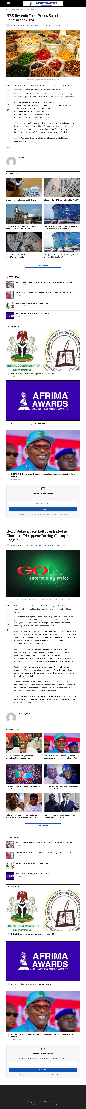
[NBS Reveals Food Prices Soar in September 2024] (43, 53)
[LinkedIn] (8, 100)
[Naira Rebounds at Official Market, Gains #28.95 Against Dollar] (24, 242)
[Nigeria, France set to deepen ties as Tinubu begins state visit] (62, 803)
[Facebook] (8, 91)
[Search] (77, 3)
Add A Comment (43, 265)
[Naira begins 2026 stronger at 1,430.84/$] (62, 187)
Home (8, 9)
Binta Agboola (17, 545)
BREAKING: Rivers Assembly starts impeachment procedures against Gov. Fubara (43, 475)
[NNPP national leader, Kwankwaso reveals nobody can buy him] (24, 743)
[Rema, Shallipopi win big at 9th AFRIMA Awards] (10, 315)
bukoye (15, 25)
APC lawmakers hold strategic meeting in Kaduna (23, 788)
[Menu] (8, 3)
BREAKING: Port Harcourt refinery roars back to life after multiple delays (23, 227)
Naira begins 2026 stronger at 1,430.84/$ (61, 200)
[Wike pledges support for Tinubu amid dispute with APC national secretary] (24, 803)
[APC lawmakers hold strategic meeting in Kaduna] (24, 774)
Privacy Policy (56, 514)
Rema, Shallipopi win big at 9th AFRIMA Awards (32, 313)
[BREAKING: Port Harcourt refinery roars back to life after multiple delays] (24, 214)
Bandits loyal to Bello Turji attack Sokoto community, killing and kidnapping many (44, 282)
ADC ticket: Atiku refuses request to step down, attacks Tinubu (61, 788)
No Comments (47, 25)
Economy (35, 25)
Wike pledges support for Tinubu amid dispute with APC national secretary (22, 816)
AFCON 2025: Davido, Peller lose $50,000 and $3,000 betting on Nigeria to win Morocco (46, 293)
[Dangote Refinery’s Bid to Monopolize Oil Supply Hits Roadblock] (62, 242)
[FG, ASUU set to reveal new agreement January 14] (10, 305)
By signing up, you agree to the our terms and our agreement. (44, 514)
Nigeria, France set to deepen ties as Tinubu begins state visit (59, 816)
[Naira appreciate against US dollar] (24, 187)
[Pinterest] (8, 105)
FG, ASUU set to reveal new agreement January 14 (33, 303)
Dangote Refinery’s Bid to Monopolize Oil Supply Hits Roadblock (61, 256)
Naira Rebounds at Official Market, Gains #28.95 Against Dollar (23, 256)
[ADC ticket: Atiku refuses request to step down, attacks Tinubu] (62, 774)
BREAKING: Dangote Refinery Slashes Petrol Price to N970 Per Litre (60, 227)
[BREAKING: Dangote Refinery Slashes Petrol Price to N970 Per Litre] (62, 214)
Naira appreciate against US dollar (21, 200)
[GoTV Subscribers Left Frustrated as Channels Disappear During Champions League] (43, 573)
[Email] (8, 110)
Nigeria (38, 545)
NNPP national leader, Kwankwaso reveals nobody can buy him (21, 757)
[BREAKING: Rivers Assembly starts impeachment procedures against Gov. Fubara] (43, 450)
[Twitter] (8, 96)
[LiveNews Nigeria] (43, 3)
